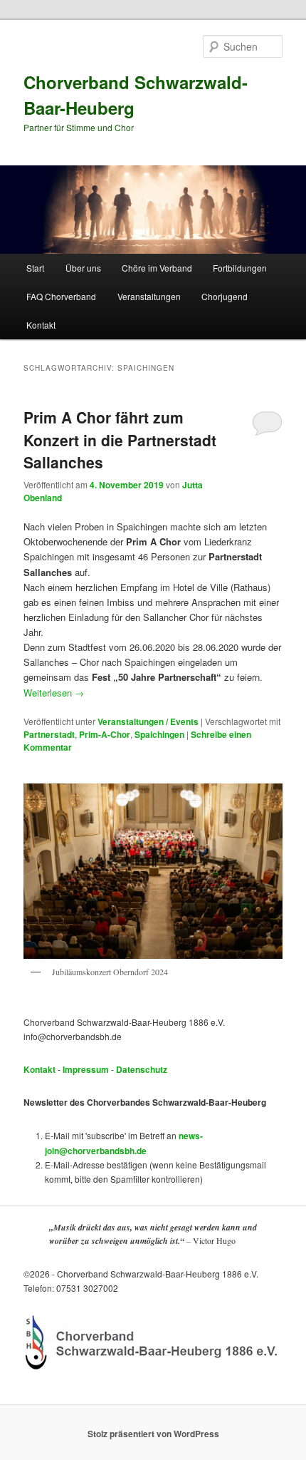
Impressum (86, 1069)
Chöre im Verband (157, 268)
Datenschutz (141, 1069)
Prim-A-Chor (104, 734)
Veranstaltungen (149, 296)
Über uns (83, 268)
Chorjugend (224, 296)
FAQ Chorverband (61, 296)
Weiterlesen (53, 692)
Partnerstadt (49, 734)
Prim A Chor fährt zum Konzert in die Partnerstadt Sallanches (119, 439)
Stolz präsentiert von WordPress (153, 1433)
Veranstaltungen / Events (148, 721)
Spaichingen (159, 734)
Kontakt (41, 325)
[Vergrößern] (264, 802)
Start (35, 268)
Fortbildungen (240, 268)
